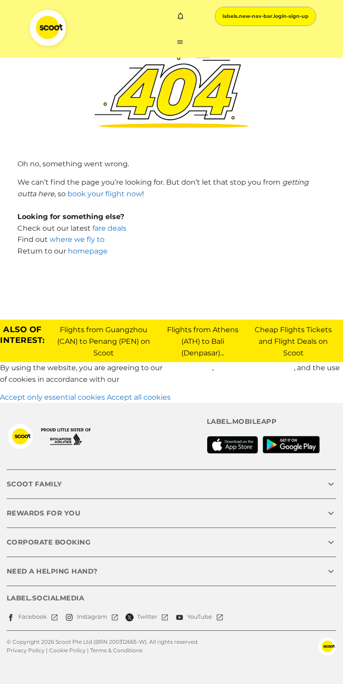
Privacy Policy (188, 367)
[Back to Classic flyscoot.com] (20, 436)
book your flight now (104, 194)
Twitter (147, 616)
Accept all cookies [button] (139, 397)
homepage (88, 251)
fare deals (109, 228)
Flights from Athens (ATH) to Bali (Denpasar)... (202, 341)
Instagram (92, 616)
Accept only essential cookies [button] (52, 397)
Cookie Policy (145, 379)
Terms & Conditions (116, 650)
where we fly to (77, 239)
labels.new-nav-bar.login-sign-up (265, 16)
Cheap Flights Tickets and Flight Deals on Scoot (293, 341)
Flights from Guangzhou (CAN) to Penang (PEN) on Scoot (103, 341)
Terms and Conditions (254, 367)
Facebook (32, 616)
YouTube (199, 616)
